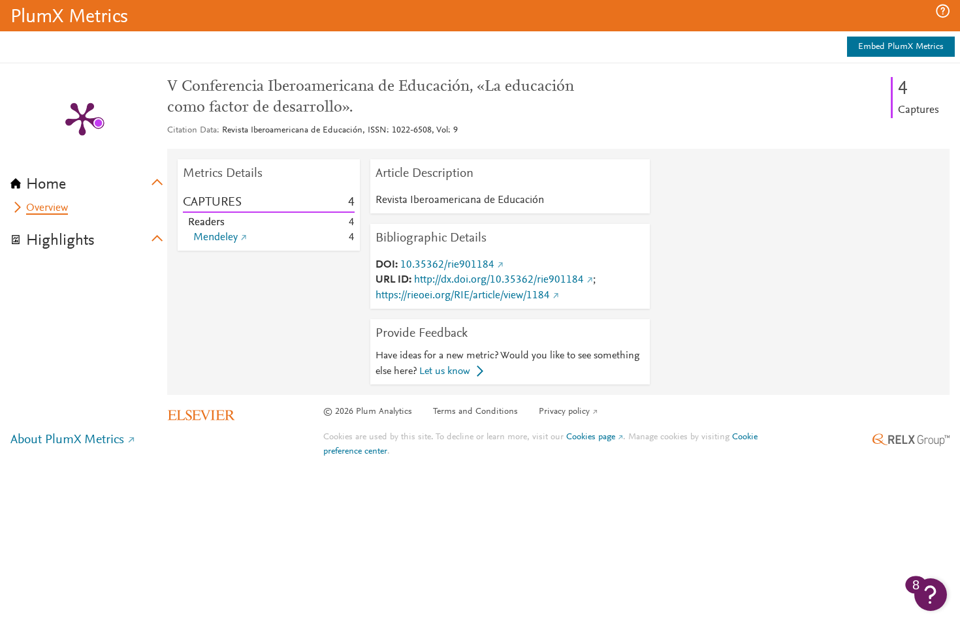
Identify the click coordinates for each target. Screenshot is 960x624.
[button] (943, 11)
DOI (385, 265)
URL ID (392, 280)
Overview (47, 208)
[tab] (88, 180)
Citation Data (192, 130)
